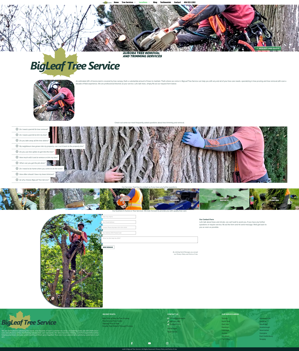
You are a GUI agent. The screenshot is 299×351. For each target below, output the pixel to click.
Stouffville (263, 324)
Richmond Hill (265, 318)
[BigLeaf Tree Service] (107, 2)
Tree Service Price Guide (112, 321)
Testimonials (165, 2)
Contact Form (175, 324)
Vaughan (263, 321)
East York (225, 324)
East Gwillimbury (266, 336)
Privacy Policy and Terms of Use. (187, 254)
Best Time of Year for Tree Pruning (115, 318)
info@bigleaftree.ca (177, 318)
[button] (31, 129)
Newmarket (264, 330)
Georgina (263, 333)
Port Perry (226, 339)
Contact (177, 2)
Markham (225, 327)
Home (116, 2)
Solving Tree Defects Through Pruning (117, 326)
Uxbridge (225, 330)
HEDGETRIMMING (124, 199)
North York (226, 321)
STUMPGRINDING (174, 199)
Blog (155, 2)
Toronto (225, 318)
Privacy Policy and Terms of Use (166, 349)
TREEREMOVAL (74, 199)
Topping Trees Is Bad (110, 323)
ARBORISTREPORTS (224, 199)
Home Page (172, 328)
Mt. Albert (225, 336)
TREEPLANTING (274, 199)
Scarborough (265, 327)
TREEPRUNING (25, 199)
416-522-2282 (189, 2)
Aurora (224, 333)
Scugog (263, 339)
